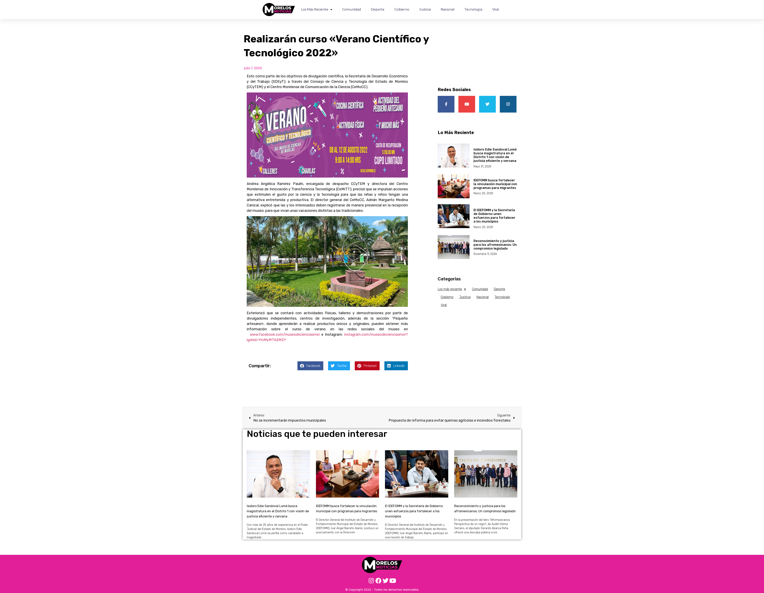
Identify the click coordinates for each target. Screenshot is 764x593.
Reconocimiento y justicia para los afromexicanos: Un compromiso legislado (495, 244)
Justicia (425, 9)
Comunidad (351, 9)
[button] (310, 365)
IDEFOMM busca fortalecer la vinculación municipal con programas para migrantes (495, 184)
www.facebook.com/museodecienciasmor (285, 334)
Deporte (377, 9)
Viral (495, 9)
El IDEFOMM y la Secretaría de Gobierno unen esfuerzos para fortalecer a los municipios (494, 216)
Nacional (447, 9)
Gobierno (401, 9)
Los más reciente (314, 9)
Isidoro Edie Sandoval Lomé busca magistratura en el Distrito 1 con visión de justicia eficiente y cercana (495, 155)
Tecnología (473, 9)
